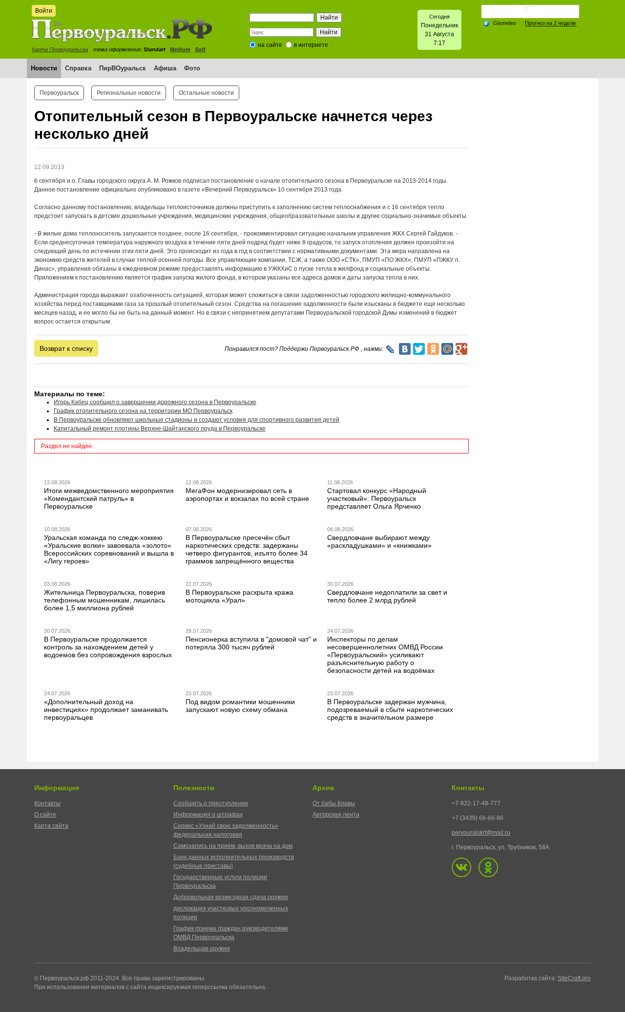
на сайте (270, 45)
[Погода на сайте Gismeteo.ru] (530, 14)
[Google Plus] (461, 349)
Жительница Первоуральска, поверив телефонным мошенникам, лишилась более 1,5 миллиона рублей (104, 600)
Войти (43, 10)
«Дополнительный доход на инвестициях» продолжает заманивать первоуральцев (106, 709)
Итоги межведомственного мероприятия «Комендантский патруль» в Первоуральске (109, 498)
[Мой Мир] (447, 349)
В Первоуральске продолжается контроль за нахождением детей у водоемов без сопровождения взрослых (108, 647)
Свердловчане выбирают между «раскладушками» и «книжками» (379, 541)
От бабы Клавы (333, 803)
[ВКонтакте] (405, 349)
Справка (78, 68)
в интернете (311, 45)
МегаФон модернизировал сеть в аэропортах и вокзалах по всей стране (247, 494)
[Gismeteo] (499, 22)
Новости (44, 68)
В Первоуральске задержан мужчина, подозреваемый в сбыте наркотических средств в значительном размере (390, 709)
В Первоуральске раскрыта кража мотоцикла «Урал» (239, 596)
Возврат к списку (66, 348)
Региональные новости (129, 92)
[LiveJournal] (390, 349)
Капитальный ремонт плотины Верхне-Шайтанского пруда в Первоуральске (160, 428)
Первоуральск (59, 92)
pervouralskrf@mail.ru (481, 832)
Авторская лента (335, 814)
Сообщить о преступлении (210, 803)
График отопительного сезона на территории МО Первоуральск (143, 411)
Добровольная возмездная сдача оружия (230, 897)
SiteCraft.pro (574, 978)
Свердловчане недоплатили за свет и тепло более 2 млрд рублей (387, 596)
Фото (192, 68)
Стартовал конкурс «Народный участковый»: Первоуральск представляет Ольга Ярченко (376, 498)
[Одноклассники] (433, 349)
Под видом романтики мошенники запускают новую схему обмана (240, 705)
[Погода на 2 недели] (551, 23)
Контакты (47, 803)
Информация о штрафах (208, 814)
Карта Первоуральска (60, 49)
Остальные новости (206, 92)
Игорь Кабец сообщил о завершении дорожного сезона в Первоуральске (155, 402)
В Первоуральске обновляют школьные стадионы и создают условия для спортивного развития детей (196, 419)
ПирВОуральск (122, 68)
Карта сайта (51, 825)
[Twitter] (419, 349)
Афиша (165, 68)
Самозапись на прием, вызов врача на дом (232, 845)
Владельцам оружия (201, 948)
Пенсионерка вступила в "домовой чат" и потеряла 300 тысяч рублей (251, 643)
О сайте (45, 814)
